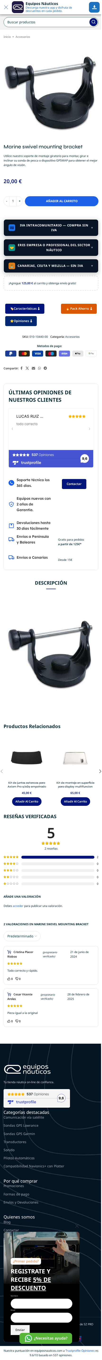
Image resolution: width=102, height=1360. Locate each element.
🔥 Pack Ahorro (77, 308)
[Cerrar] (77, 1226)
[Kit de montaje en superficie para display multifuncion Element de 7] (75, 757)
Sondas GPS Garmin (19, 1133)
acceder (18, 906)
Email (13, 1310)
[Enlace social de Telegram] (45, 368)
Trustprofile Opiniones (80, 1351)
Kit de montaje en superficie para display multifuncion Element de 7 (75, 787)
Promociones (14, 1186)
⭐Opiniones (19, 321)
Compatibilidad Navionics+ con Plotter (34, 1166)
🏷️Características (23, 308)
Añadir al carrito (62, 201)
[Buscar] (93, 22)
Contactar (74, 484)
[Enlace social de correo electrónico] (33, 368)
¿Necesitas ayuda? (50, 1338)
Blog (7, 1222)
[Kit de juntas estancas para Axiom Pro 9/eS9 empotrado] (26, 757)
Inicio (7, 37)
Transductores (15, 1142)
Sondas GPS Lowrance (21, 1125)
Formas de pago (16, 1194)
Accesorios (23, 37)
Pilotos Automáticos (19, 1158)
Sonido (9, 1150)
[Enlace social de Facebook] (21, 368)
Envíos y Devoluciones (21, 1202)
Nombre (14, 1296)
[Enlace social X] (27, 368)
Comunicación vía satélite (24, 1117)
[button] (27, 801)
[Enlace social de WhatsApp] (39, 368)
